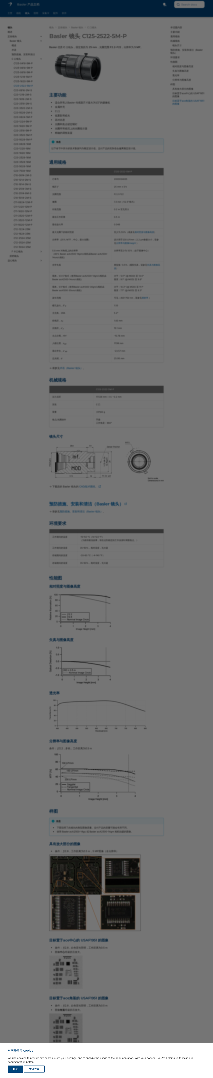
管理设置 (34, 1069)
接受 (15, 1069)
